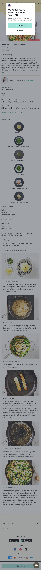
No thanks (20, 31)
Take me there (20, 25)
